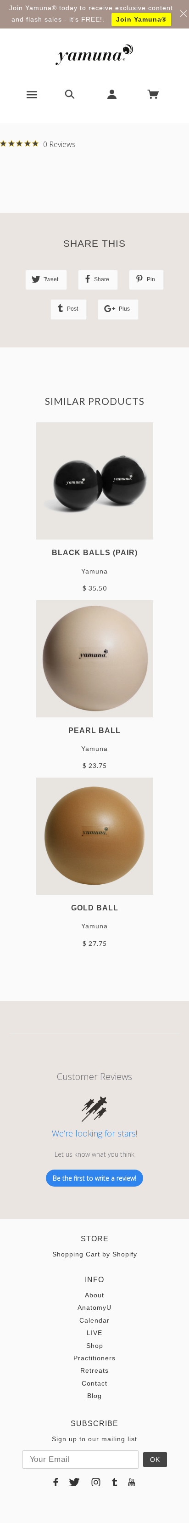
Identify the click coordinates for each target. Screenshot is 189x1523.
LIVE (94, 1332)
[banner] (94, 54)
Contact (94, 1383)
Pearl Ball (94, 730)
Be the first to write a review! (94, 1178)
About (94, 1295)
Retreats (94, 1370)
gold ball (94, 908)
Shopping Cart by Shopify (94, 1254)
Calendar (94, 1320)
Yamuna (94, 571)
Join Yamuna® (141, 19)
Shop (94, 1345)
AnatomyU (94, 1307)
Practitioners (94, 1358)
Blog (94, 1395)
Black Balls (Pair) (95, 552)
